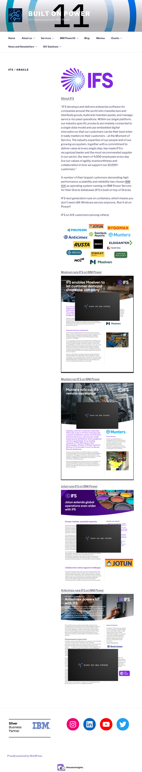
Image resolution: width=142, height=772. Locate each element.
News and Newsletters (21, 46)
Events (115, 38)
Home (11, 38)
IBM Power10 (67, 38)
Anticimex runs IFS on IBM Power (82, 590)
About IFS (67, 98)
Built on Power (59, 14)
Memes (100, 38)
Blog (87, 38)
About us (27, 38)
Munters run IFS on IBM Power (80, 379)
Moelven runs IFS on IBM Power (81, 272)
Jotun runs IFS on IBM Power (79, 486)
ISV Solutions (50, 46)
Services (46, 38)
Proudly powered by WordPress (24, 755)
